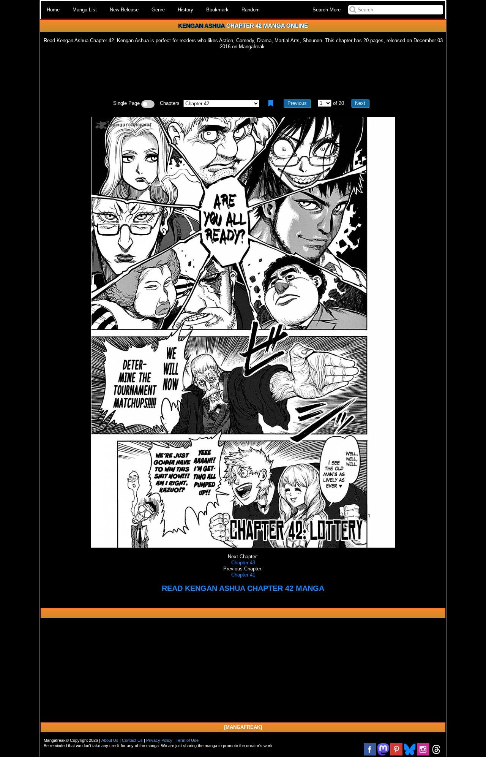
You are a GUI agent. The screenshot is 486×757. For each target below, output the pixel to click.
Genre (158, 10)
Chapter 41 (243, 575)
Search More (326, 10)
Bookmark (217, 10)
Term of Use (187, 740)
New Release (124, 10)
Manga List (85, 10)
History (185, 10)
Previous (297, 103)
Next (360, 103)
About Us (109, 740)
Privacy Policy (159, 740)
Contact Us (132, 740)
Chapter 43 (243, 562)
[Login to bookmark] (270, 103)
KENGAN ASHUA (201, 25)
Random (250, 10)
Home (53, 10)
